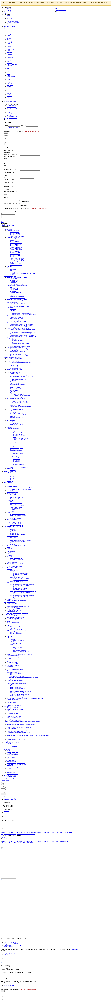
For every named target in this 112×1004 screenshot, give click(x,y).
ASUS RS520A (14, 281)
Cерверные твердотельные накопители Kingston (22, 329)
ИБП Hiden (9, 636)
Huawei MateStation (18, 453)
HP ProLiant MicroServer (16, 233)
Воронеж (9, 45)
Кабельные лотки (14, 373)
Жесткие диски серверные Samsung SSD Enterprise (23, 336)
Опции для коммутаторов (16, 386)
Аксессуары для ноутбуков (17, 538)
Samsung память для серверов (17, 320)
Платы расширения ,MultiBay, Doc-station (20, 540)
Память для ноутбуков (15, 498)
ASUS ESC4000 (14, 288)
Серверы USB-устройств (16, 388)
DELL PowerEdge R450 (16, 243)
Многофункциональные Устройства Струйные (22, 595)
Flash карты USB (14, 365)
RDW (14, 442)
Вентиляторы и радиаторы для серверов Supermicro (23, 314)
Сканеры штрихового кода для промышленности (19, 727)
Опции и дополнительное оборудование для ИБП (20, 654)
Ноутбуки (12, 529)
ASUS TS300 (13, 283)
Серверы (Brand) (8, 229)
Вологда (9, 43)
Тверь (8, 87)
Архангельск (10, 35)
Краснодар (9, 56)
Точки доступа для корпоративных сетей (20, 406)
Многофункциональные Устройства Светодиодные (23, 591)
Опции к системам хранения (14, 369)
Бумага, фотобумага (12, 603)
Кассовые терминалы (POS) (14, 723)
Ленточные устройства (13, 361)
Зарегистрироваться (12, 118)
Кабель (11, 410)
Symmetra (12, 639)
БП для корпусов (11, 485)
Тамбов (9, 86)
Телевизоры (10, 481)
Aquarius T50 (13, 240)
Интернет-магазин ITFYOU (11, 944)
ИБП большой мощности (13, 637)
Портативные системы (16, 673)
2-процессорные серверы (13, 237)
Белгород (9, 38)
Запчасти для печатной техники (15, 618)
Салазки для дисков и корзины (15, 347)
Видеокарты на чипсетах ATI (17, 514)
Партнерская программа (13, 22)
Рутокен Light (13, 746)
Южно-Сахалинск (11, 98)
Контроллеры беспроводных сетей (19, 402)
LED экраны (13, 684)
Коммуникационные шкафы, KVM (13, 657)
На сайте (6, 954)
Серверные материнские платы (15, 305)
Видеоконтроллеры (12, 681)
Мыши (8, 547)
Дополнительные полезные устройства (17, 566)
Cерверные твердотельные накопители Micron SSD (23, 332)
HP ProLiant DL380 (15, 255)
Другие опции (13, 274)
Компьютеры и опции (9, 426)
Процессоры (13, 269)
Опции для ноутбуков (12, 536)
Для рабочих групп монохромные (21, 571)
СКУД (8, 738)
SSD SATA (12, 509)
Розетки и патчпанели (15, 419)
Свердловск (10, 82)
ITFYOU (9, 8)
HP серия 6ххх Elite (18, 432)
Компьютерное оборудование (11, 798)
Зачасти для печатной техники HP (15, 617)
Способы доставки (11, 105)
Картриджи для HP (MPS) (13, 609)
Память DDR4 (13, 496)
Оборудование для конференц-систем (16, 679)
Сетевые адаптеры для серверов (15, 342)
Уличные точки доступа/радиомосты (19, 408)
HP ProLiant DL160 (15, 252)
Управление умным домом (14, 758)
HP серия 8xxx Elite (18, 434)
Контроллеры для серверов (14, 338)
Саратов (9, 80)
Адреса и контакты (11, 101)
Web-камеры (10, 554)
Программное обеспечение (11, 760)
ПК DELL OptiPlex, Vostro (16, 448)
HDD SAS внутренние (16, 503)
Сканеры (9, 599)
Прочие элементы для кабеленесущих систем (21, 376)
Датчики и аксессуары (12, 741)
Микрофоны (10, 666)
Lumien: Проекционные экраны (18, 690)
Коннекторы (13, 412)
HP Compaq (13, 470)
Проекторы (13, 686)
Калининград (10, 49)
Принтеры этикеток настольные (15, 731)
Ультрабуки (13, 530)
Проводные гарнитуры (16, 558)
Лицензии (12, 382)
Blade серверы (10, 266)
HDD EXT (12, 501)
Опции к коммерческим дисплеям (18, 697)
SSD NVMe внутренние (16, 507)
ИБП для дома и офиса (16, 626)
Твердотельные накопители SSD (15, 505)
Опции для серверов (12, 267)
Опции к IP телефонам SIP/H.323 (15, 709)
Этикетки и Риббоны (12, 728)
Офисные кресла (11, 772)
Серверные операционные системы (16, 763)
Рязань (8, 78)
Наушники (9, 555)
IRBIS (14, 437)
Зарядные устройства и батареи (18, 541)
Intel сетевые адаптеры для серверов (19, 344)
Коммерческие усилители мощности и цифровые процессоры (23, 677)
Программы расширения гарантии (13, 778)
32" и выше (13, 478)
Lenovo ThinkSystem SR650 (17, 259)
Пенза (8, 72)
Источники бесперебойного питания (13, 620)
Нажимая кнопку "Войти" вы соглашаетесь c (21, 131)
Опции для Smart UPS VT (19, 647)
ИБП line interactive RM (16, 633)
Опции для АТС (11, 712)
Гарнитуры (9, 556)
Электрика (6, 769)
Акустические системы (13, 560)
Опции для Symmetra (18, 640)
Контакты (9, 18)
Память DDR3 (13, 494)
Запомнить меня (11, 128)
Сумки (11, 542)
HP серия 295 (16, 463)
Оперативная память (12, 493)
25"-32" (12, 476)
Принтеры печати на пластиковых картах (17, 734)
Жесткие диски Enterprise (13, 322)
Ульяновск (9, 93)
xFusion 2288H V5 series (16, 265)
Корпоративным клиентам (13, 109)
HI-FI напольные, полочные (17, 675)
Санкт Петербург (20, 34)
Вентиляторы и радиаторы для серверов (17, 311)
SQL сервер (10, 765)
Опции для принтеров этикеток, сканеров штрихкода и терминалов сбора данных (28, 735)
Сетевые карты (14, 390)
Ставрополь (10, 85)
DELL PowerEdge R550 (16, 245)
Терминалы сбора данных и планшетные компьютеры (21, 724)
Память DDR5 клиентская (16, 497)
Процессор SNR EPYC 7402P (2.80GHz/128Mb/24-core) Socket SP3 (18, 842)
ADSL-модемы (14, 421)
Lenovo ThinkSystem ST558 (17, 261)
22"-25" (12, 475)
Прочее (9, 768)
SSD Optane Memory (15, 508)
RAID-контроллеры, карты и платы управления (22, 273)
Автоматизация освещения (14, 705)
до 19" (11, 479)
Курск (8, 58)
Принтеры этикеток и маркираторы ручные (18, 730)
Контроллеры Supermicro (16, 340)
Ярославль (9, 100)
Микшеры (9, 668)
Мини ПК (12, 443)
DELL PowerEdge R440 (16, 241)
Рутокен (9, 745)
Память (12, 270)
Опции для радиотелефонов (14, 716)
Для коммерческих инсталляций (18, 676)
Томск (8, 89)
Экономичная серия (15, 456)
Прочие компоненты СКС (16, 417)
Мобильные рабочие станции (17, 534)
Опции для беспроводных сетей (18, 404)
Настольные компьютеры (13, 428)
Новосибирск (10, 67)
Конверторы (13, 380)
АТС (8, 710)
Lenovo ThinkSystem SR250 (17, 236)
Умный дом (7, 749)
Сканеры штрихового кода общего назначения (19, 725)
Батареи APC (10, 621)
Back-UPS (12, 628)
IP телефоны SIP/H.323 (13, 708)
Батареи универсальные (13, 622)
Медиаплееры (10, 701)
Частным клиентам (12, 108)
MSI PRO (15, 441)
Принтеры (9, 569)
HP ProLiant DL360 (15, 254)
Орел (8, 69)
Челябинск (9, 96)
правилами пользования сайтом (31, 131)
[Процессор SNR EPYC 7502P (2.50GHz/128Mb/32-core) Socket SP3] (54, 832)
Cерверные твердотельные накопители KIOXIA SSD (23, 331)
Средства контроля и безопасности (13, 736)
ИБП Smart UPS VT (18, 646)
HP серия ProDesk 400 (18, 464)
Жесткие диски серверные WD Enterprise (20, 327)
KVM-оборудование (12, 662)
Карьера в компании (12, 24)
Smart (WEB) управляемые (20, 394)
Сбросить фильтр (5, 780)
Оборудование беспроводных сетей (16, 398)
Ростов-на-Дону (11, 76)
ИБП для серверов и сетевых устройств (17, 631)
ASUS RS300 (13, 278)
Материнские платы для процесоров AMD (21, 487)
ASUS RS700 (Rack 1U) (16, 289)
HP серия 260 (16, 459)
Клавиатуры (10, 548)
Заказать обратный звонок (7, 225)
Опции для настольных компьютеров (16, 465)
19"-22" (12, 474)
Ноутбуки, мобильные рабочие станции (17, 527)
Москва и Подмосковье (10, 26)
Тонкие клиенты (11, 468)
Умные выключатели (12, 754)
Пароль (23, 125)
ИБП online (13, 635)
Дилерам (9, 112)
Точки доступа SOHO (15, 405)
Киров (8, 53)
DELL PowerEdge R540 (16, 244)
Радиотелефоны (11, 714)
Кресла (5, 771)
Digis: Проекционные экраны (17, 688)
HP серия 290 (16, 461)
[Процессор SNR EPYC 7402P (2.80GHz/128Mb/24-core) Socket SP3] (54, 841)
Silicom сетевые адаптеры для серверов (20, 346)
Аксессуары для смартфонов (14, 720)
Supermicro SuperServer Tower (17, 298)
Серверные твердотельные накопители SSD (18, 328)
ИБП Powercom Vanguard (19, 650)
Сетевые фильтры (11, 624)
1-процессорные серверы (13, 230)
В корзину (3, 837)
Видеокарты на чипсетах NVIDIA (18, 515)
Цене (5, 816)
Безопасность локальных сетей (18, 379)
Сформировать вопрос (12, 21)
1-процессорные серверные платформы (17, 277)
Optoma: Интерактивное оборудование (20, 692)
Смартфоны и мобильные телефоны (13, 717)
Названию (6, 811)
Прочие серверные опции (13, 350)
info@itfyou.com (74, 949)
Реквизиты (9, 115)
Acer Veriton (16, 457)
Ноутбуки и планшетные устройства (13, 526)
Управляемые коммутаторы (17, 393)
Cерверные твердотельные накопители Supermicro (23, 333)
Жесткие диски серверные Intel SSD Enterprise (22, 335)
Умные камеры (10, 756)
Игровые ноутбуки (15, 533)
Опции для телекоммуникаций (18, 424)
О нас (8, 15)
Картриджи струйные (12, 607)
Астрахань (9, 36)
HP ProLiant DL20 (14, 232)
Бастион (12, 653)
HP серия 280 (16, 460)
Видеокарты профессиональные (15, 516)
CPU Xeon (12, 310)
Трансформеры (14, 531)
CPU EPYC (13, 309)
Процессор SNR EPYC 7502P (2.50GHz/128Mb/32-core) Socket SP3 (18, 834)
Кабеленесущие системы (13, 372)
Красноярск (10, 57)
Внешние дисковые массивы (14, 360)
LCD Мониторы (11, 472)
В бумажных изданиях (9, 953)
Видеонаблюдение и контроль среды (16, 739)
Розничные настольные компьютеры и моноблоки (23, 454)
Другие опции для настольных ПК (19, 467)
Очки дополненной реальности (15, 563)
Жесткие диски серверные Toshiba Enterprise (21, 325)
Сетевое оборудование (9, 371)
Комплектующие (8, 482)
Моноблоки (10, 427)
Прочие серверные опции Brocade (19, 353)
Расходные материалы (9, 602)
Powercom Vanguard (15, 648)
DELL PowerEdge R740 (16, 250)
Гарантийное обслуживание (14, 113)
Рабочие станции (14, 452)
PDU (8, 661)
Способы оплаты (11, 107)
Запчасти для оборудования (11, 614)
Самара (9, 79)
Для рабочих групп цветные (20, 573)
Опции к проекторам (15, 687)
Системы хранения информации (12, 357)
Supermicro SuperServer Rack (17, 284)
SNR (11, 295)
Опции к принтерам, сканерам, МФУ (16, 600)
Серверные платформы (10, 276)
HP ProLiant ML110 (15, 234)
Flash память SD (14, 366)
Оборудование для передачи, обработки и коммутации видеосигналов (25, 698)
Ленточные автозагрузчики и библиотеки (20, 362)
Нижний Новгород (12, 64)
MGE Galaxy (13, 642)
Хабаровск (9, 94)
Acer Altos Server (14, 238)
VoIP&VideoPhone (14, 423)
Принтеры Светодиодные (16, 577)
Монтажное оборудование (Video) (15, 670)
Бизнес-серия (13, 430)
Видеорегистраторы (12, 562)
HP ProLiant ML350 (15, 256)
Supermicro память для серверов (18, 321)
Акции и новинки (11, 17)
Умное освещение (11, 753)
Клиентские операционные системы (16, 764)
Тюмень (9, 91)
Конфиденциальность (12, 116)
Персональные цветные (19, 576)
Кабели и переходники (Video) (15, 669)
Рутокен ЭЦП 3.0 (14, 747)
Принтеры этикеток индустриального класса (18, 732)
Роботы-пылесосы (11, 776)
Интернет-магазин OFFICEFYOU (12, 945)
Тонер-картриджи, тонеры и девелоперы (17, 613)
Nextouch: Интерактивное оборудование (20, 691)
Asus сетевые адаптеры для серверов (19, 343)
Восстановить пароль (12, 127)
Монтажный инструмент (16, 413)
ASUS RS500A (14, 280)
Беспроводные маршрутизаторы (18, 399)
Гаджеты (9, 750)
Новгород (9, 65)
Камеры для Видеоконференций (15, 680)
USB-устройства (11, 551)
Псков (8, 75)
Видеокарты (10, 512)
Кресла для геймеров (12, 774)
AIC (11, 287)
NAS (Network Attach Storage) (14, 358)
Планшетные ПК (11, 544)
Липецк (9, 60)
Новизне (6, 813)
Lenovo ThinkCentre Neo (19, 439)
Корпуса (9, 483)
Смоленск (9, 83)
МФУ (8, 582)
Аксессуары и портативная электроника (14, 545)
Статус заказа (7, 102)
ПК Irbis (12, 449)
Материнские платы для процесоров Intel (20, 489)
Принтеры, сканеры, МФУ (10, 567)
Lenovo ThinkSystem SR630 (17, 258)
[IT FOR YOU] (4, 796)
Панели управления (12, 702)
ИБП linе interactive (15, 632)
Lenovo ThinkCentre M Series (20, 438)
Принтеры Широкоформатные (18, 581)
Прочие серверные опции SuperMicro (19, 355)
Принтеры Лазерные (15, 570)
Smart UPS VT (13, 644)
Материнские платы (12, 486)
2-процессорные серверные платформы (17, 285)
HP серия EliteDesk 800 (19, 435)
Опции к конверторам (15, 387)
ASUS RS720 (13, 291)
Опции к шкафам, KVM (13, 664)
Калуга (8, 50)
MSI (14, 446)
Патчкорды (13, 416)
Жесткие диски (14, 272)
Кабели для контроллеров (16, 523)
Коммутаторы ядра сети (19, 397)
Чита (8, 97)
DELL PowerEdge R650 (16, 248)
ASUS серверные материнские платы (19, 306)
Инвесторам (10, 111)
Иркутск (9, 47)
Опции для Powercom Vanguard (21, 651)
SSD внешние (13, 511)
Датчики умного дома (12, 752)
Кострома (9, 54)
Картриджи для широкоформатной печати (18, 606)
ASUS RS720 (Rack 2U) (16, 292)
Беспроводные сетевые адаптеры (18, 401)
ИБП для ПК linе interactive (17, 629)
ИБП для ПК (10, 625)
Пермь (8, 74)
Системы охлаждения (12, 492)
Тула (8, 90)
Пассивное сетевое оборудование (15, 409)
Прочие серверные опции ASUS (18, 351)
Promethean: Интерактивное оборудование (21, 694)
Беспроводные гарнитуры (16, 559)
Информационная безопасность (12, 742)
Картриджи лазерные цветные (14, 604)
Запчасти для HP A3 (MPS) (14, 610)
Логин (6, 125)
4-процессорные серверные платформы (17, 299)
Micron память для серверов (17, 318)
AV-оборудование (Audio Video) (12, 665)
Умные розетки (11, 757)
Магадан (9, 61)
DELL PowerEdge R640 (16, 247)
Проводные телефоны (12, 713)
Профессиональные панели (17, 695)
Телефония (6, 706)
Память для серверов (12, 316)
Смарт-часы (10, 565)
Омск (8, 68)
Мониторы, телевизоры (10, 471)
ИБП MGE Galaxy (17, 643)
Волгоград (9, 42)
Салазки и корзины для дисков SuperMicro (21, 349)
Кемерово (9, 52)
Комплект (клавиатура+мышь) (14, 549)
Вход (5, 118)
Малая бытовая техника (10, 775)
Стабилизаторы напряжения (14, 655)
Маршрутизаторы (14, 383)
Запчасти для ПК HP (12, 615)
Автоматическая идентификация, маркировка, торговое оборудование (22, 721)
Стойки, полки (10, 659)
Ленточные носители (15, 368)
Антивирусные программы (14, 767)
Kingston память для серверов (17, 317)
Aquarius (15, 431)
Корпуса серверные (12, 302)
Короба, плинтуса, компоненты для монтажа (21, 375)
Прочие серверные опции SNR (18, 354)
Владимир (9, 41)
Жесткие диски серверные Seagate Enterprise (21, 324)
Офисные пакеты (11, 761)
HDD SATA (13, 504)
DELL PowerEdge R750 (16, 251)
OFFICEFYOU (10, 10)
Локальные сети (11, 377)
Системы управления (12, 699)
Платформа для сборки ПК (17, 450)
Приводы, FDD (14, 537)
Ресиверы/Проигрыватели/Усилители (16, 703)
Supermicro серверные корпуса (18, 303)
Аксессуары (10, 552)
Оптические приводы (12, 519)
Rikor (11, 294)
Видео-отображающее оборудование (16, 683)
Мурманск (9, 63)
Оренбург (9, 71)
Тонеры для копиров (12, 611)
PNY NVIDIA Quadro (15, 518)
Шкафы (9, 658)
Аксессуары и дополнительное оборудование (18, 520)
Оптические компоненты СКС (18, 415)
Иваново (9, 46)
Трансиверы (13, 391)
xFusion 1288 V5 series (15, 263)
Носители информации (13, 364)
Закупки (6, 13)
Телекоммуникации (12, 420)
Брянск (8, 39)
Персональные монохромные (20, 574)
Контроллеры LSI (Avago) (16, 339)
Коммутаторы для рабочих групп (21, 395)
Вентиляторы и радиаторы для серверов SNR (21, 313)
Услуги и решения (8, 11)
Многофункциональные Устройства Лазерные (22, 584)
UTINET (12, 262)
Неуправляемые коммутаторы (17, 384)
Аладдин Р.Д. (10, 743)
